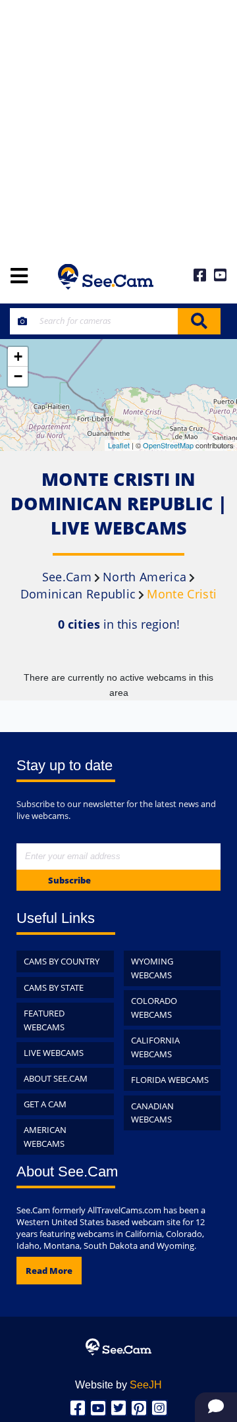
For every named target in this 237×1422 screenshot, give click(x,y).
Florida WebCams (170, 1080)
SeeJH (146, 1384)
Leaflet (119, 445)
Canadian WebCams (152, 1113)
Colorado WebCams (154, 1007)
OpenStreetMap (168, 445)
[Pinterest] (139, 1408)
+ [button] (18, 356)
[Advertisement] (118, 125)
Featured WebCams (44, 1020)
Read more (49, 1271)
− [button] (18, 376)
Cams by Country (61, 961)
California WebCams (155, 1047)
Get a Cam (45, 1104)
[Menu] (19, 277)
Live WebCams (54, 1053)
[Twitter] (119, 1408)
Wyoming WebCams (152, 968)
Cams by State (54, 987)
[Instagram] (159, 1408)
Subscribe (69, 880)
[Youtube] (98, 1408)
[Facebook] (78, 1408)
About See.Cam (56, 1078)
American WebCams (45, 1136)
